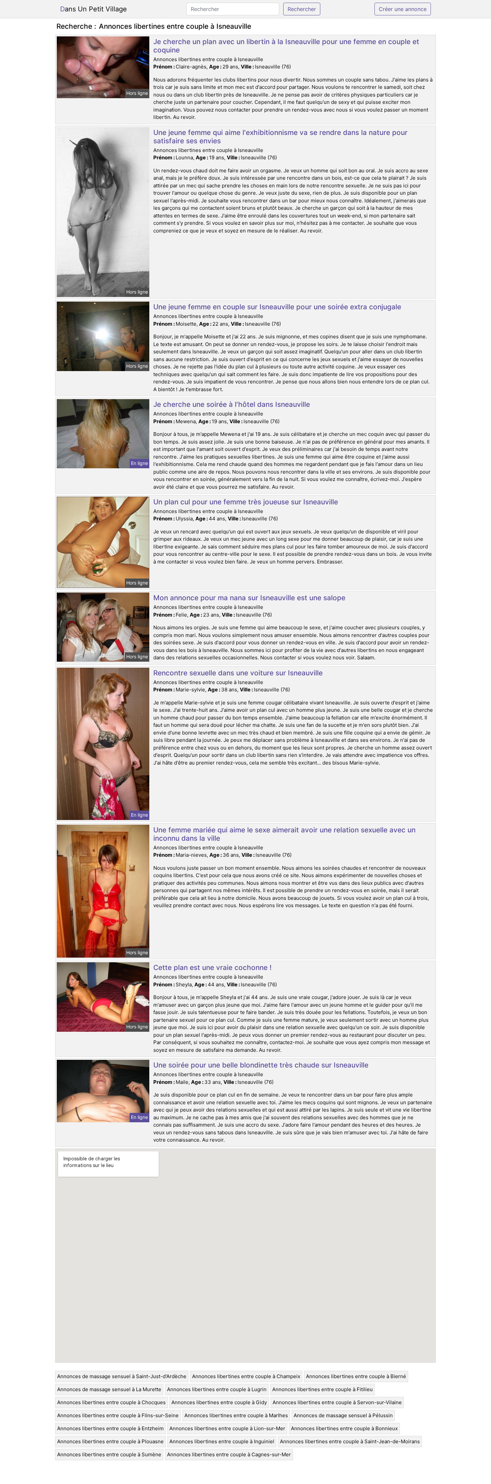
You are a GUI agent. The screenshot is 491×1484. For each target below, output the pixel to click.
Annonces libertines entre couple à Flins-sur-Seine (118, 1415)
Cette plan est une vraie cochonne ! (212, 967)
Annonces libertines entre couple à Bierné (356, 1376)
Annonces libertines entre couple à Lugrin (217, 1389)
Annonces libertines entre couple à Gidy (219, 1402)
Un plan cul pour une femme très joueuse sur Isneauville (245, 502)
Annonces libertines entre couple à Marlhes (236, 1415)
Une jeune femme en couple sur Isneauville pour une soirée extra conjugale (277, 307)
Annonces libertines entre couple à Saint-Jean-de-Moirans (350, 1441)
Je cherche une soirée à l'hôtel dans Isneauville (231, 404)
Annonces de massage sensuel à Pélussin (343, 1415)
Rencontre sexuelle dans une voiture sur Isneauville (238, 673)
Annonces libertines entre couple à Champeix (246, 1376)
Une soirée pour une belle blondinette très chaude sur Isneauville (260, 1065)
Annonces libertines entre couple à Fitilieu (322, 1389)
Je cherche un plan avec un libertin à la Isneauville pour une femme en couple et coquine (286, 45)
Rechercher (302, 9)
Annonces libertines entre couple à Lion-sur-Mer (227, 1428)
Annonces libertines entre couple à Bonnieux (344, 1428)
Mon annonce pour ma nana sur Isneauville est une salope (249, 598)
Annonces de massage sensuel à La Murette (109, 1389)
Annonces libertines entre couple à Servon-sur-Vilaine (337, 1402)
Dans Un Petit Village (93, 9)
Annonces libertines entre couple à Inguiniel (221, 1441)
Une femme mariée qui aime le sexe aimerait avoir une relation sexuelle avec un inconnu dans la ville (284, 834)
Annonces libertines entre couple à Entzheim (110, 1428)
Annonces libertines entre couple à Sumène (109, 1454)
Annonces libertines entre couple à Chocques (111, 1402)
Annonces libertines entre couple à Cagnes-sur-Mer (229, 1454)
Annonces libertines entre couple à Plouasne (110, 1441)
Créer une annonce (403, 9)
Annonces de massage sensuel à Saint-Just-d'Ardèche (121, 1376)
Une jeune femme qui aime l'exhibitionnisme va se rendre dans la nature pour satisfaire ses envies (280, 136)
